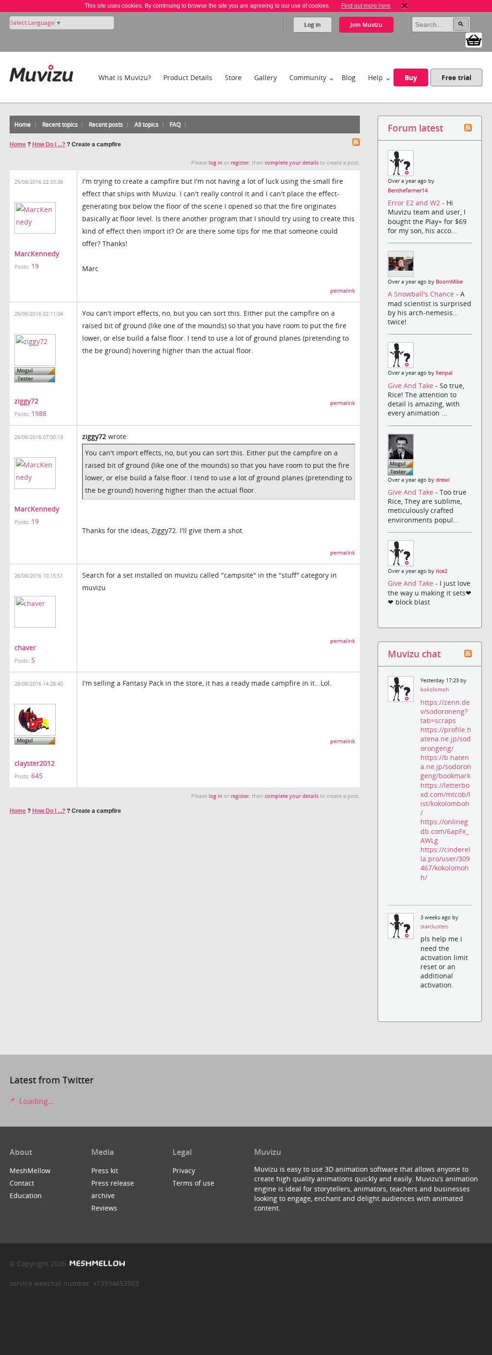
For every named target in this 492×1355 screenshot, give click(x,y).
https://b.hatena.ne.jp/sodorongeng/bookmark (445, 766)
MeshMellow (30, 1170)
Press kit (104, 1170)
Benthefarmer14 (408, 190)
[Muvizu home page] (41, 71)
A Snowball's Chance (422, 293)
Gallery (265, 77)
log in (215, 162)
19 (35, 266)
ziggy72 (26, 400)
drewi (443, 479)
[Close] (404, 5)
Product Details (187, 77)
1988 (39, 413)
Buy (411, 77)
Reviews (104, 1207)
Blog (349, 77)
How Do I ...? (48, 144)
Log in (312, 25)
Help (375, 77)
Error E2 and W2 (415, 202)
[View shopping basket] (474, 39)
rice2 (441, 571)
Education (26, 1195)
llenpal (444, 372)
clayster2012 (34, 763)
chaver (25, 647)
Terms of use (193, 1183)
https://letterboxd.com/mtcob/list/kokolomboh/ (445, 799)
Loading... (35, 1101)
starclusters (434, 926)
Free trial (456, 77)
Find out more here (366, 5)
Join (366, 25)
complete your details (292, 162)
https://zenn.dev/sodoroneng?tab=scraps (445, 711)
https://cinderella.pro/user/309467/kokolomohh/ (445, 863)
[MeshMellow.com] (96, 1263)
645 (37, 775)
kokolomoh (434, 689)
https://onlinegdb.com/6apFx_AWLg (444, 830)
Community (307, 77)
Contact (22, 1183)
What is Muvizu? (124, 77)
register (240, 162)
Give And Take (411, 385)
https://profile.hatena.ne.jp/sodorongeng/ (445, 738)
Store (233, 77)
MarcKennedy (36, 253)
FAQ (175, 124)
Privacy (183, 1170)
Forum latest (415, 128)
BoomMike (449, 281)
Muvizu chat (414, 654)
